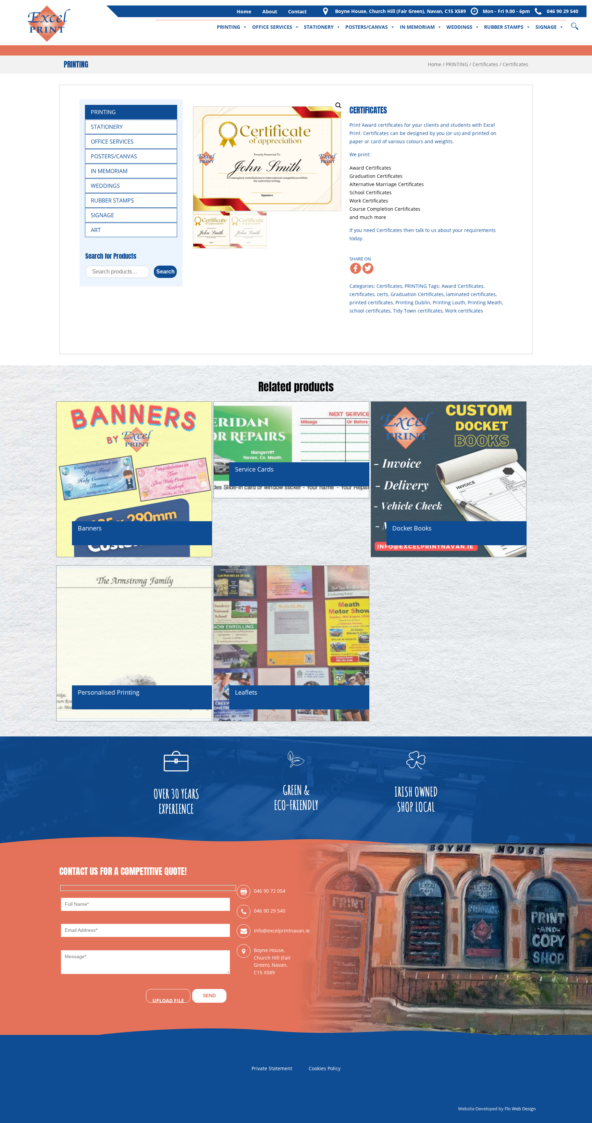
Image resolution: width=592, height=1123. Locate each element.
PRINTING (228, 27)
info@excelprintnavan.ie (275, 930)
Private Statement (271, 1068)
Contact (297, 11)
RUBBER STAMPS (503, 27)
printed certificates (371, 302)
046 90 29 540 (562, 11)
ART (96, 230)
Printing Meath (485, 302)
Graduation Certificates (417, 294)
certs (382, 294)
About (269, 11)
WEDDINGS (459, 27)
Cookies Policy (325, 1068)
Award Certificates (462, 286)
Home (244, 11)
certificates (361, 294)
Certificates (485, 64)
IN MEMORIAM (417, 27)
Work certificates (464, 310)
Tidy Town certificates (418, 310)
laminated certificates (471, 294)
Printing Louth (449, 302)
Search (165, 271)
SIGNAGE (546, 27)
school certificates (370, 310)
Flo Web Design (520, 1109)
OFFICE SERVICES (272, 27)
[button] (338, 105)
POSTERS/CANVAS (366, 27)
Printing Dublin (412, 302)
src (579, 24)
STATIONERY (319, 27)
